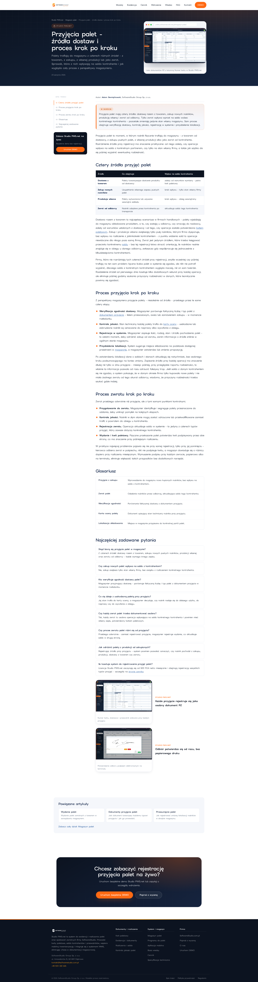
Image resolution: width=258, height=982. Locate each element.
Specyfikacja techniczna (159, 960)
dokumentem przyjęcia (111, 314)
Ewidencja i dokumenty (126, 940)
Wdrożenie (156, 5)
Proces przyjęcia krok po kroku (68, 108)
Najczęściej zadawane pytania (67, 125)
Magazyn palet (71, 20)
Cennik (144, 5)
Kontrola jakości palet (125, 950)
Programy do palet (156, 940)
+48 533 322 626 (59, 966)
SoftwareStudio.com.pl (190, 935)
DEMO (201, 5)
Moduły (119, 5)
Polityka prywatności (186, 978)
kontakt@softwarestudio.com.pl (65, 962)
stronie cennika (136, 671)
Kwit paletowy (122, 935)
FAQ (178, 5)
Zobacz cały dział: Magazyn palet (76, 826)
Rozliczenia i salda (124, 945)
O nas (182, 945)
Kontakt (188, 5)
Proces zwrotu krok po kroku (72, 114)
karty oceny (169, 324)
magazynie (121, 349)
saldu (125, 244)
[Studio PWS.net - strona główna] (60, 5)
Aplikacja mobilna (156, 945)
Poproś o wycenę (149, 894)
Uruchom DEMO (70, 149)
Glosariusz (63, 119)
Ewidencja (132, 5)
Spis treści (170, 978)
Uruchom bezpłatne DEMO (114, 894)
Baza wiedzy (153, 950)
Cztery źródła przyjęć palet (70, 102)
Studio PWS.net (57, 20)
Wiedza (168, 5)
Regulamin (202, 978)
